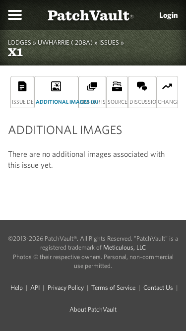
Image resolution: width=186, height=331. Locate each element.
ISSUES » (111, 42)
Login (168, 14)
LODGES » (22, 42)
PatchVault (91, 14)
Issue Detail (23, 101)
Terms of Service (113, 287)
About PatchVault (93, 309)
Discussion (142, 101)
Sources (118, 101)
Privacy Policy (66, 287)
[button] (15, 15)
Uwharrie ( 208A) (65, 42)
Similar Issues (93, 101)
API (35, 287)
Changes (168, 101)
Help (16, 287)
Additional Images (57, 101)
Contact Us (158, 287)
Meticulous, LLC (124, 247)
